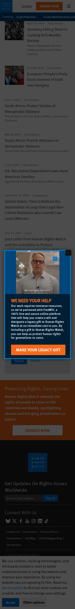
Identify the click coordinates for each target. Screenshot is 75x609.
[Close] (68, 253)
